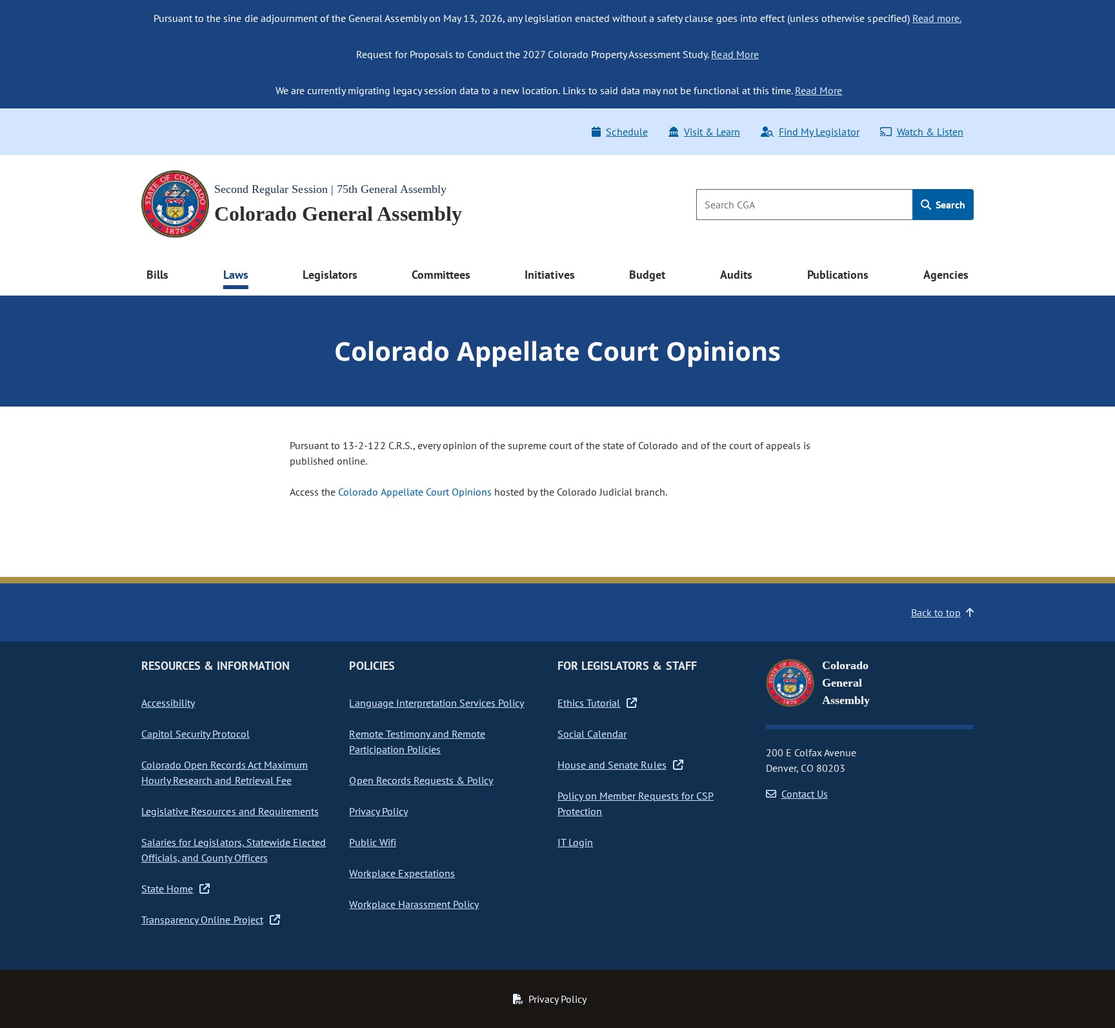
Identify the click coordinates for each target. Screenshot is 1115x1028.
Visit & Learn (712, 131)
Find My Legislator (819, 131)
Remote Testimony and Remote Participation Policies (417, 741)
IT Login (575, 842)
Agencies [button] (946, 274)
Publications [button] (838, 274)
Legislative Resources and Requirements (230, 811)
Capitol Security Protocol (195, 733)
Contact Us (804, 793)
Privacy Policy (378, 811)
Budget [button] (647, 274)
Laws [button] (235, 274)
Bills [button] (157, 274)
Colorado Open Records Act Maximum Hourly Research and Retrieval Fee (224, 772)
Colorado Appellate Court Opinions (415, 491)
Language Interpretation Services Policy (436, 702)
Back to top (936, 612)
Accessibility (168, 702)
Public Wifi (372, 842)
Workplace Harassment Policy (414, 904)
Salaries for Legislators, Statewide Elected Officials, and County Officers (233, 850)
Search (949, 204)
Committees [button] (441, 274)
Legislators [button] (330, 274)
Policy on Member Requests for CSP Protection (636, 803)
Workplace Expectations (402, 873)
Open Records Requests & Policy (421, 780)
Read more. (936, 18)
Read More (734, 54)
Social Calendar (592, 733)
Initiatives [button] (549, 274)
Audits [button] (736, 274)
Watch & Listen (930, 131)
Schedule (626, 131)
